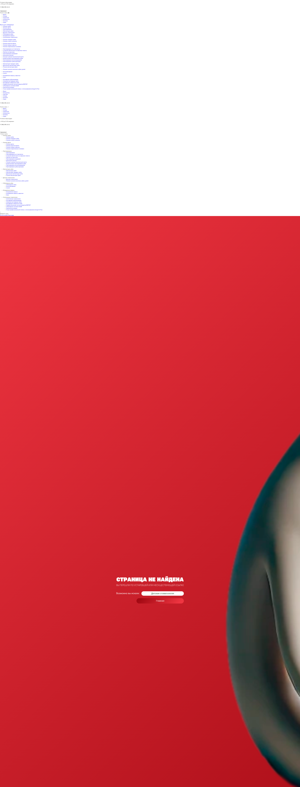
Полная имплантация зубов (10, 67)
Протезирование (7, 29)
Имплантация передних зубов (11, 63)
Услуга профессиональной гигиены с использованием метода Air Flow (21, 88)
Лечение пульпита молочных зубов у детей (14, 69)
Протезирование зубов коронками (12, 61)
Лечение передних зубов (9, 39)
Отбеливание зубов (8, 34)
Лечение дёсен (7, 27)
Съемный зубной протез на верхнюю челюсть (15, 50)
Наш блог (5, 94)
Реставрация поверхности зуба (11, 82)
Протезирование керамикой (10, 53)
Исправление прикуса (8, 35)
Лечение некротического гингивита (12, 46)
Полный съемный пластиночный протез (13, 56)
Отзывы (5, 16)
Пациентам (6, 17)
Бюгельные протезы (8, 55)
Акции (4, 22)
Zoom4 (5, 73)
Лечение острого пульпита (10, 41)
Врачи (4, 14)
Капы (4, 77)
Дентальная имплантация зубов (11, 65)
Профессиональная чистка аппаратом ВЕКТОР (15, 84)
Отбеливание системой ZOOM (11, 85)
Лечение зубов (7, 26)
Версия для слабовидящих (7, 24)
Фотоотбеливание (7, 71)
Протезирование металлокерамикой (12, 60)
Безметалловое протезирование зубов (13, 58)
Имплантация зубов (8, 31)
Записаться (3, 132)
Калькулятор (6, 19)
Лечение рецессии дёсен (9, 43)
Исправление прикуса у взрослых (11, 75)
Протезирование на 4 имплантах (11, 49)
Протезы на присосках (9, 52)
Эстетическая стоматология (10, 37)
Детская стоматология (9, 32)
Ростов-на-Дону (4, 215)
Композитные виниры (8, 87)
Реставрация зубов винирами (10, 79)
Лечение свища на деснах (10, 45)
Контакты (5, 20)
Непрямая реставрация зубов (10, 81)
